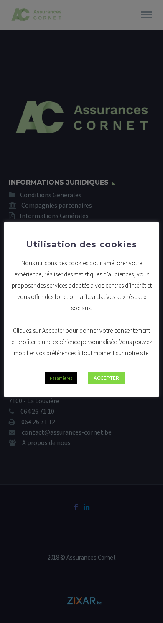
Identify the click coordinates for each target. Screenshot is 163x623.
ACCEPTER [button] (106, 378)
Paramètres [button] (61, 378)
